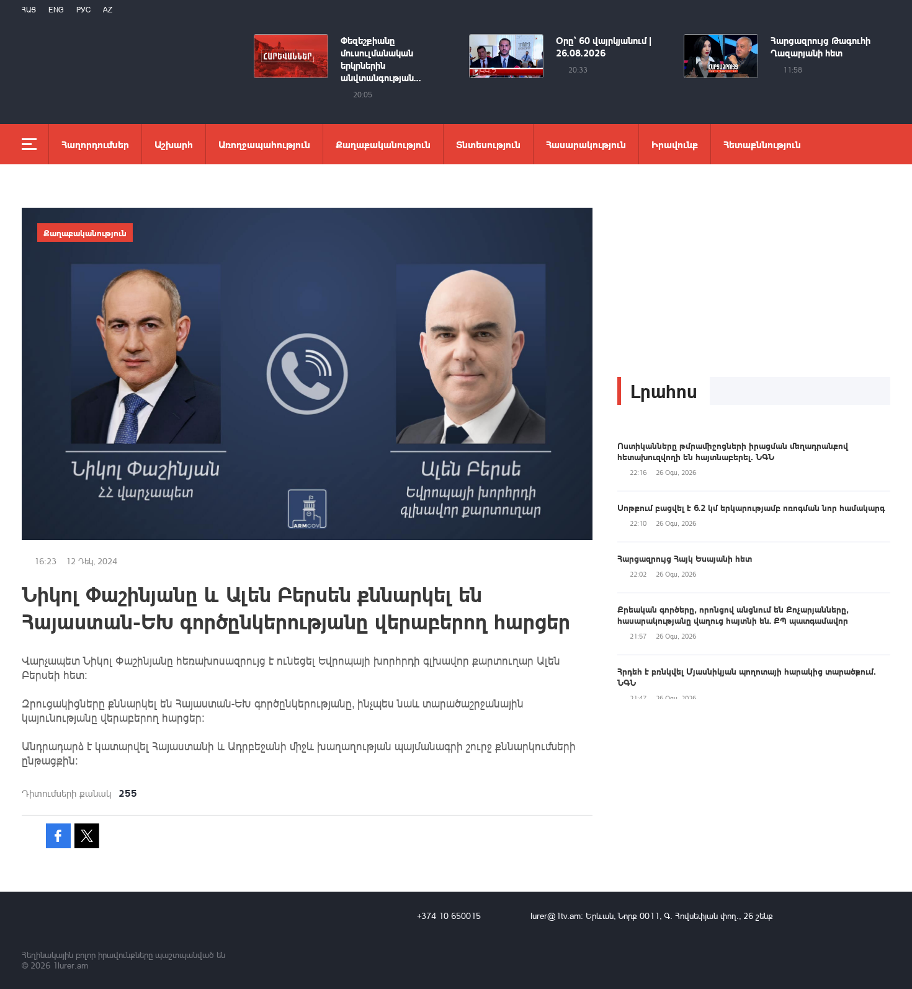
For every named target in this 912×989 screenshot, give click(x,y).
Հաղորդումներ (95, 144)
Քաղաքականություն (383, 144)
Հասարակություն (586, 144)
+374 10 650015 (449, 915)
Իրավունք (674, 144)
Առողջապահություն (264, 144)
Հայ (29, 9)
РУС (83, 9)
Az (107, 9)
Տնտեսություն (488, 144)
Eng (56, 9)
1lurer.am (70, 965)
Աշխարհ (173, 144)
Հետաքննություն (762, 144)
